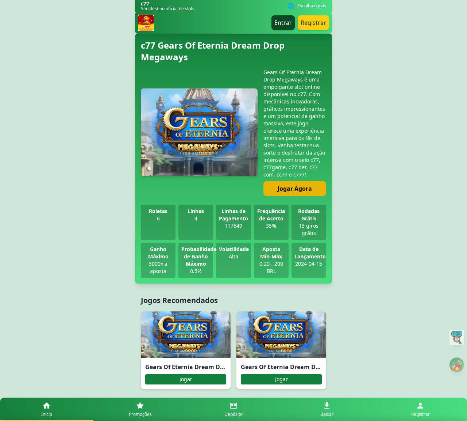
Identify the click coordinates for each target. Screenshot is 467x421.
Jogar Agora (295, 189)
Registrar (313, 23)
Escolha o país (311, 6)
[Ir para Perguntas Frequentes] (456, 337)
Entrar (283, 23)
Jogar (186, 379)
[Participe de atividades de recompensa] (456, 364)
